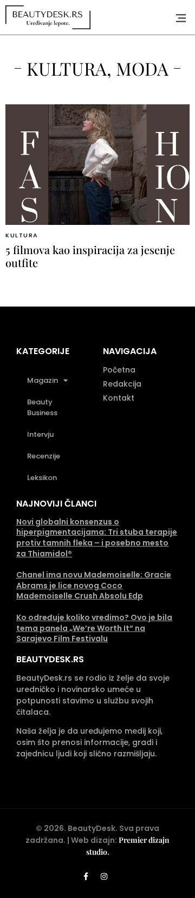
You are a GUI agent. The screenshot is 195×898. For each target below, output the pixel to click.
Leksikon (42, 478)
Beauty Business (42, 407)
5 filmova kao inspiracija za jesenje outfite (90, 256)
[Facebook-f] (86, 876)
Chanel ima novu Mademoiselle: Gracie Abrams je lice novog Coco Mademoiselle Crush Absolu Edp (93, 585)
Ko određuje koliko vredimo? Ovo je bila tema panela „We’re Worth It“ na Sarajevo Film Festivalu (94, 628)
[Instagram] (104, 876)
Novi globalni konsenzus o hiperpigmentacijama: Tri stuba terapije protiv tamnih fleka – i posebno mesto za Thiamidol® (96, 537)
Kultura (21, 235)
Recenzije (43, 456)
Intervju (40, 434)
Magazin (42, 380)
